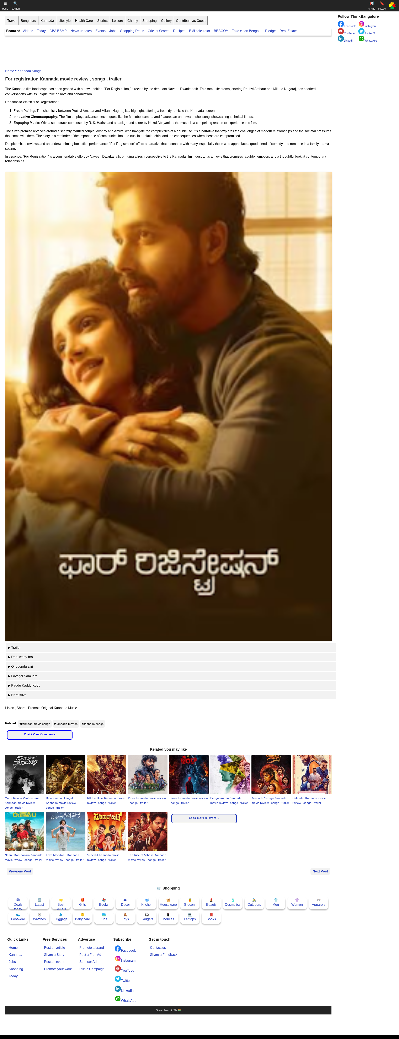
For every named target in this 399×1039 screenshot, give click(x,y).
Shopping (149, 20)
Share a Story (54, 954)
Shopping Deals (132, 31)
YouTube (127, 970)
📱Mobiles (168, 917)
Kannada (47, 20)
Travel (11, 20)
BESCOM (221, 31)
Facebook (128, 950)
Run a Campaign (92, 969)
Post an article (54, 947)
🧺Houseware (168, 902)
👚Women (297, 902)
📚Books (103, 902)
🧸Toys (125, 917)
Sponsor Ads (88, 962)
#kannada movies (66, 723)
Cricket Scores (158, 31)
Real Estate (288, 31)
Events (100, 31)
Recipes (179, 31)
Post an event (54, 962)
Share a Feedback (163, 954)
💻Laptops (190, 917)
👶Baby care (82, 917)
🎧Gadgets (147, 917)
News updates (81, 31)
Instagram (128, 960)
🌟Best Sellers (61, 903)
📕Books (211, 917)
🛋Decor (125, 902)
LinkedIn (127, 990)
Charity (132, 20)
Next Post (320, 871)
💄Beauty (211, 902)
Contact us (158, 947)
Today (41, 31)
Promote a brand (91, 947)
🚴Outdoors (254, 902)
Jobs (112, 31)
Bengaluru (28, 20)
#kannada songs (92, 723)
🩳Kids (104, 917)
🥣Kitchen (147, 902)
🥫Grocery (190, 902)
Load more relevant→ (204, 817)
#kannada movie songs (35, 723)
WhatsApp (128, 1000)
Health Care (84, 20)
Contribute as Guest (190, 20)
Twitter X (370, 33)
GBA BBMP (58, 31)
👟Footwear (18, 917)
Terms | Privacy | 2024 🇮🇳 (168, 1010)
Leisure (117, 20)
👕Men (275, 902)
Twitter (126, 980)
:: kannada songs (27, 71)
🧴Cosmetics (232, 902)
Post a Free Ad (90, 954)
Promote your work (58, 969)
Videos (28, 31)
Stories (102, 20)
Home (9, 71)
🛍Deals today (18, 903)
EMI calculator (199, 31)
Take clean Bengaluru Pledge (254, 31)
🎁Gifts (82, 902)
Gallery (166, 20)
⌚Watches (39, 917)
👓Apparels (318, 902)
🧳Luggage (61, 917)
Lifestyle (64, 20)
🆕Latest (39, 902)
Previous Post (20, 871)
